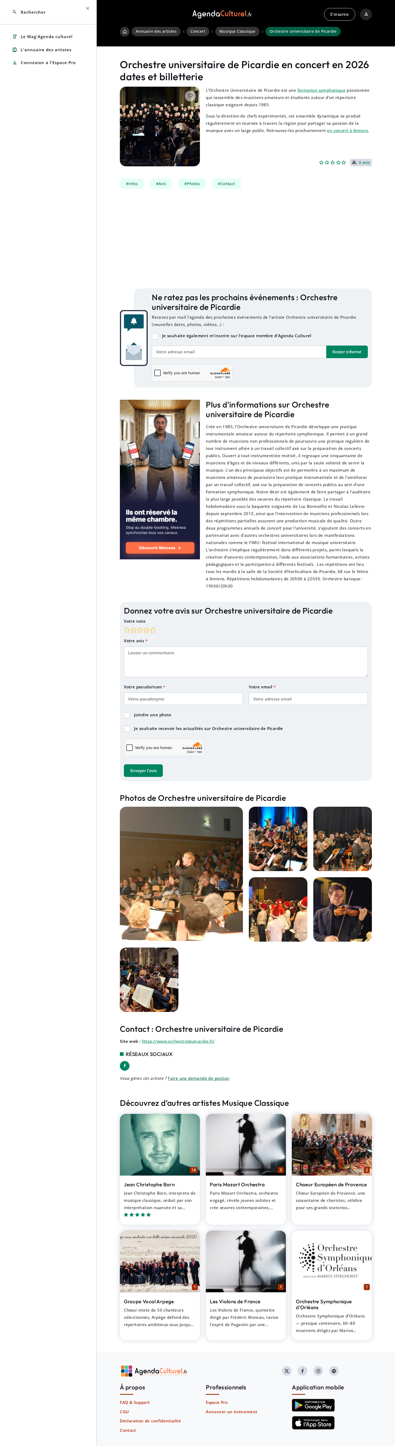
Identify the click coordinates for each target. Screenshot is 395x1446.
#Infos (132, 183)
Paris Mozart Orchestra (237, 1184)
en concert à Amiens (347, 130)
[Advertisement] (246, 238)
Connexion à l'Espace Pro (44, 63)
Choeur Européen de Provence (331, 1184)
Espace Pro (217, 1402)
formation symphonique (321, 90)
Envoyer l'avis (143, 770)
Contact (128, 1430)
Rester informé (346, 351)
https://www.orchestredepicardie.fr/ (178, 1041)
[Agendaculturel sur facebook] (302, 1371)
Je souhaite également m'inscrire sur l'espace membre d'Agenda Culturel (236, 335)
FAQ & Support (135, 1402)
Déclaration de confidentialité (150, 1420)
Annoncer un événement (231, 1411)
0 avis (364, 163)
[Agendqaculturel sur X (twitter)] (287, 1371)
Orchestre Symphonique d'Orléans (324, 1304)
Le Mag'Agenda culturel (42, 37)
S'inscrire (339, 14)
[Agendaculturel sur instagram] (318, 1371)
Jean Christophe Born (149, 1184)
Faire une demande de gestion (198, 1078)
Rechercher (29, 12)
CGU (124, 1411)
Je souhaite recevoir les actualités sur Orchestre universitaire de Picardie (208, 728)
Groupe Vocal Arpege (149, 1301)
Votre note (135, 621)
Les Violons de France (235, 1301)
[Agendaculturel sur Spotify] (334, 1371)
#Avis (161, 183)
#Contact (226, 183)
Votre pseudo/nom (143, 686)
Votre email (261, 686)
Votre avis (134, 640)
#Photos (192, 183)
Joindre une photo (152, 714)
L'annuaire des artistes (41, 50)
